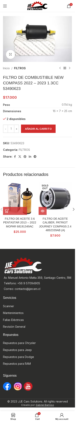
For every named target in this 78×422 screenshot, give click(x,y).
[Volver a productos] (64, 68)
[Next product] (69, 68)
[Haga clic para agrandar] (10, 54)
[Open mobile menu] (5, 6)
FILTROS (20, 68)
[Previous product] (60, 68)
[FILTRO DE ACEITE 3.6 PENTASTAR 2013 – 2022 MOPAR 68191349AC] (20, 198)
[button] (15, 211)
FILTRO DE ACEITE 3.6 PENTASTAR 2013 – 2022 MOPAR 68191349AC (19, 222)
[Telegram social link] (35, 156)
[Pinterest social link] (25, 156)
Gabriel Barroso (45, 404)
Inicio (6, 68)
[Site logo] (37, 5)
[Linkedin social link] (30, 156)
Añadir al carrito (38, 128)
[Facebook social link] (14, 156)
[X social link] (19, 156)
